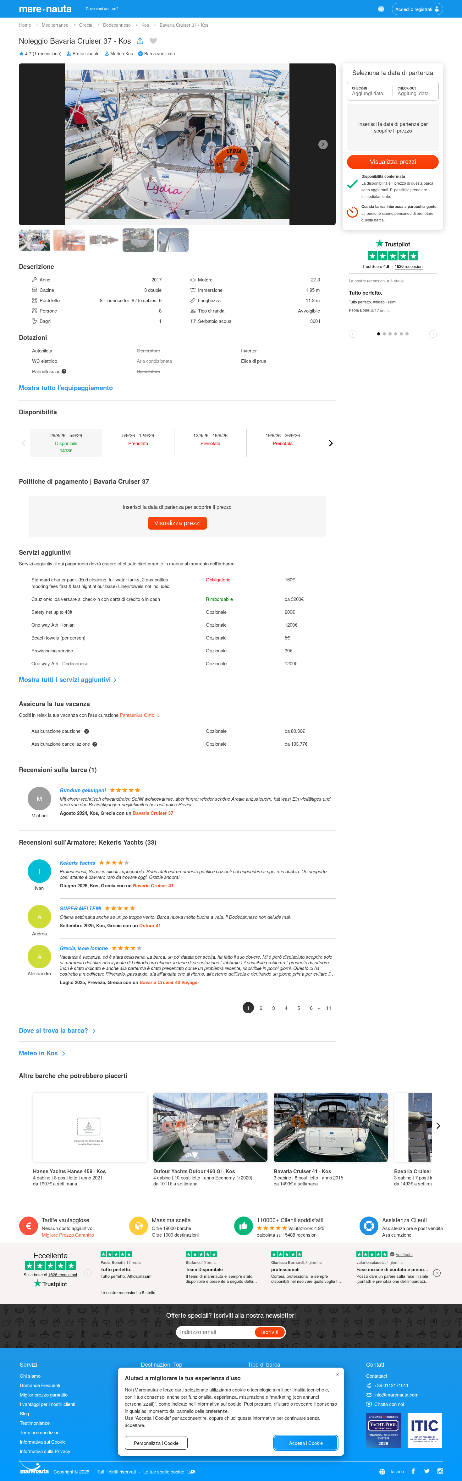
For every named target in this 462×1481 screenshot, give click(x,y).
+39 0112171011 (391, 1385)
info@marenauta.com (396, 1394)
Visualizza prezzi (177, 523)
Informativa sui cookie (218, 1403)
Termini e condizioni (40, 1432)
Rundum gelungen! (83, 790)
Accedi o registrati (413, 9)
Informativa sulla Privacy (45, 1451)
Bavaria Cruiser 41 (153, 885)
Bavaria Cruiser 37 (153, 812)
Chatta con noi (389, 1404)
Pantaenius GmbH (139, 714)
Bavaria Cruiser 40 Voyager (169, 982)
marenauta (45, 8)
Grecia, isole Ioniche (84, 948)
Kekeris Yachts (77, 862)
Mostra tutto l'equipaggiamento (66, 387)
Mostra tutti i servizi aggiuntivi (65, 679)
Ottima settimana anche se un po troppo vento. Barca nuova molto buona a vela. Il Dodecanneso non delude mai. (175, 917)
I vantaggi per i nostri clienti (47, 1404)
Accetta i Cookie (306, 1443)
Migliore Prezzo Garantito (68, 1234)
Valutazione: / (290, 1231)
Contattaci (376, 1375)
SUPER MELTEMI (80, 908)
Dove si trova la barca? (54, 1030)
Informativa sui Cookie (43, 1441)
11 (329, 1007)
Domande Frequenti (40, 1385)
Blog (24, 1413)
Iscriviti (269, 1332)
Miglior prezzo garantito (44, 1394)
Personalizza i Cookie (156, 1443)
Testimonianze (35, 1422)
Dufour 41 (150, 925)
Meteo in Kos (39, 1052)
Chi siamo (30, 1375)
